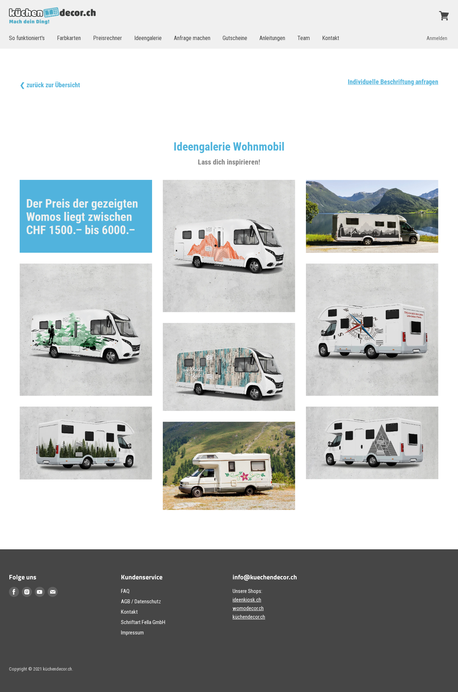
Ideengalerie (148, 38)
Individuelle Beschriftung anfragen (393, 81)
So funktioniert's (27, 38)
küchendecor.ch (249, 617)
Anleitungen (272, 38)
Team (303, 38)
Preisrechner (107, 38)
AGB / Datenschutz (141, 601)
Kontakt (330, 38)
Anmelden (437, 38)
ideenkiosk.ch (247, 600)
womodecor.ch (248, 608)
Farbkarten (69, 38)
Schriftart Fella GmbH (143, 622)
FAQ (125, 591)
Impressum (132, 632)
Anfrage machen (192, 38)
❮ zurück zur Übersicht (50, 85)
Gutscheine (235, 38)
